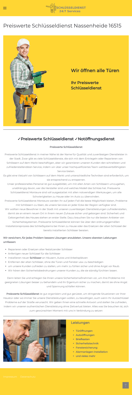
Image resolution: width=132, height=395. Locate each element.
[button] (4, 8)
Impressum (10, 376)
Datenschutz (28, 376)
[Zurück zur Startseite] (66, 8)
